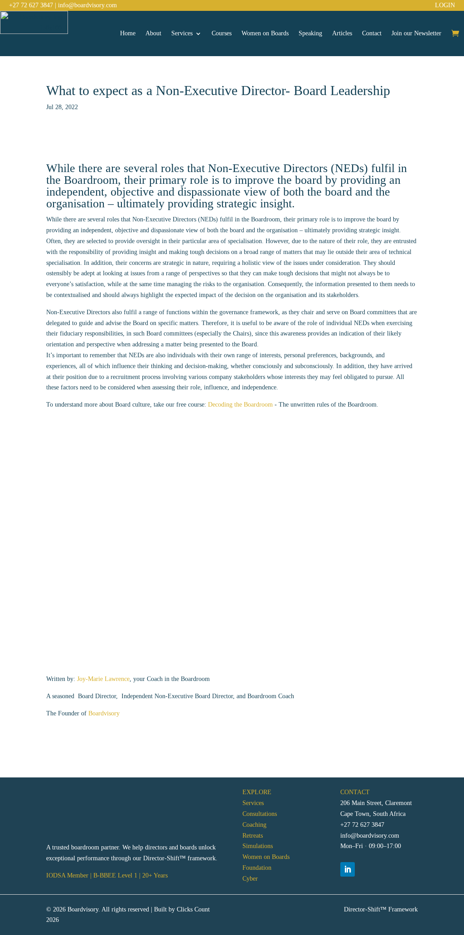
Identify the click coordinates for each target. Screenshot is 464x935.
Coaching (254, 824)
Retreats (252, 835)
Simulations (257, 846)
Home (127, 33)
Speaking (310, 33)
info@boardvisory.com (87, 5)
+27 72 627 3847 (31, 5)
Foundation (256, 867)
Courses (222, 33)
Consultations (259, 813)
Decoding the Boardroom (239, 404)
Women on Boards (265, 33)
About (153, 33)
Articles (342, 33)
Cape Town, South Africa (373, 813)
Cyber (250, 878)
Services (182, 33)
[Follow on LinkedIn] (347, 869)
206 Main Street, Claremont (376, 803)
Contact (372, 33)
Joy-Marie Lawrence (103, 679)
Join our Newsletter (416, 33)
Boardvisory (104, 713)
